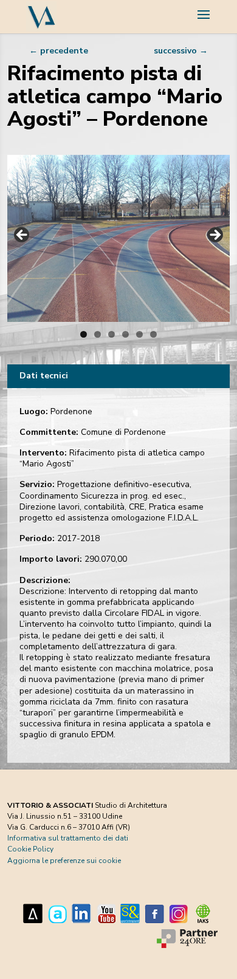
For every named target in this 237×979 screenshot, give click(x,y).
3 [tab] (111, 334)
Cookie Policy (30, 849)
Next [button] (214, 236)
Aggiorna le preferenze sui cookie (64, 860)
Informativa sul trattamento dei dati (67, 838)
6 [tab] (153, 334)
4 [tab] (125, 334)
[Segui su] (33, 913)
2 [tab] (97, 334)
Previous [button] (22, 236)
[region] (118, 238)
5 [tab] (139, 334)
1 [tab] (83, 334)
